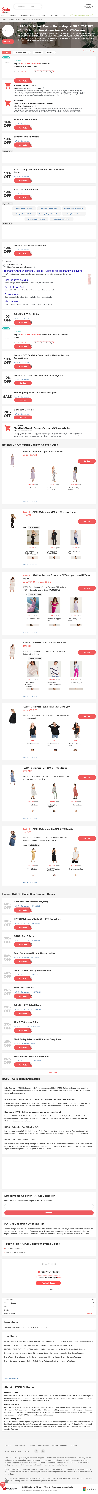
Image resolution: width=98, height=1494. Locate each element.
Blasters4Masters (47, 1341)
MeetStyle (54, 15)
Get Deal (87, 461)
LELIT (57, 1341)
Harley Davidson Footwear (71, 1357)
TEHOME (7, 1327)
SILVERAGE (35, 1327)
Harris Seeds (20, 1357)
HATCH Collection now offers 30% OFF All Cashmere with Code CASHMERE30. (45, 652)
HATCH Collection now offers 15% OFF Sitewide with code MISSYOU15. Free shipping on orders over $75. (45, 838)
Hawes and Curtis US (27, 1353)
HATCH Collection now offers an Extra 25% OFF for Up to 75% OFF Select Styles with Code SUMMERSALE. (44, 588)
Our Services (20, 1445)
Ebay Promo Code (74, 214)
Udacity (63, 1341)
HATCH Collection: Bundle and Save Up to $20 (46, 708)
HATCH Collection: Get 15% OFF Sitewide (48, 830)
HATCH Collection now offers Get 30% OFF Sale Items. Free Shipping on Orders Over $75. (46, 777)
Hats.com (50, 1349)
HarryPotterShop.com (76, 1353)
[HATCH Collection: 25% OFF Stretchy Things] (12, 521)
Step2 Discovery (42, 1345)
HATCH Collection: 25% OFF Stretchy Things (49, 513)
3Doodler (7, 1345)
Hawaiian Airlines (11, 1353)
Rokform (53, 1345)
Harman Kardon (54, 1357)
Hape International (86, 1341)
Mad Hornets (28, 1341)
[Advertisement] (49, 157)
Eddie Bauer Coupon (24, 208)
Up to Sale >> (14, 1248)
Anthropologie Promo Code (49, 214)
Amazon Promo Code (49, 208)
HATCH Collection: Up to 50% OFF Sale (43, 453)
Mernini (37, 1341)
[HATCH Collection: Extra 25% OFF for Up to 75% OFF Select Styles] (12, 584)
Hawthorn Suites (42, 1353)
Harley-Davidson (10, 1361)
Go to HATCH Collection (8, 41)
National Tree (16, 1341)
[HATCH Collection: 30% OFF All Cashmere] (12, 651)
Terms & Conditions (59, 1445)
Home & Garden (21, 19)
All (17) (6, 52)
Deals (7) (50, 52)
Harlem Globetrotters (35, 1361)
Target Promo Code (24, 214)
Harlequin (21, 1361)
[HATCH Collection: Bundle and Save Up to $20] (12, 716)
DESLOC (26, 1327)
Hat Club (29, 1349)
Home (4, 19)
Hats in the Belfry (61, 1349)
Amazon (13, 15)
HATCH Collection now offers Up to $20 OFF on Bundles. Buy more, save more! (46, 716)
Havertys (82, 1349)
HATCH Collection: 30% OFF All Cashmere (44, 644)
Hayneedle (63, 1353)
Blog (63, 15)
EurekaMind (17, 1327)
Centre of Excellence (65, 1345)
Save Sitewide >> (15, 1252)
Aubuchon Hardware (52, 1361)
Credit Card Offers (27, 15)
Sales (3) (38, 52)
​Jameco (7, 1341)
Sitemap (74, 1445)
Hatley (43, 1349)
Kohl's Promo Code (61, 219)
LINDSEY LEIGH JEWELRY (14, 1349)
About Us (8, 1445)
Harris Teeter (9, 1357)
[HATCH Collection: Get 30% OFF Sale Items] (12, 777)
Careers (32, 1445)
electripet (44, 1327)
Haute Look (73, 1349)
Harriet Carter (31, 1357)
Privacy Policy (43, 1445)
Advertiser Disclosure (13, 1451)
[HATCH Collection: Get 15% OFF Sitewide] (12, 838)
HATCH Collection (30, 501)
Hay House (54, 1353)
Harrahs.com (42, 1357)
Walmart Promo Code (36, 219)
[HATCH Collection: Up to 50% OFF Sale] (12, 460)
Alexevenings (72, 1341)
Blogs (27, 1451)
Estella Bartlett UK (19, 1345)
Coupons (11, 19)
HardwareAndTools (68, 1361)
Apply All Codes (49, 1283)
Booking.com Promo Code (74, 208)
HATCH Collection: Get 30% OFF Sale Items (45, 769)
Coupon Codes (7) (22, 52)
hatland (36, 1349)
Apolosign (31, 1345)
